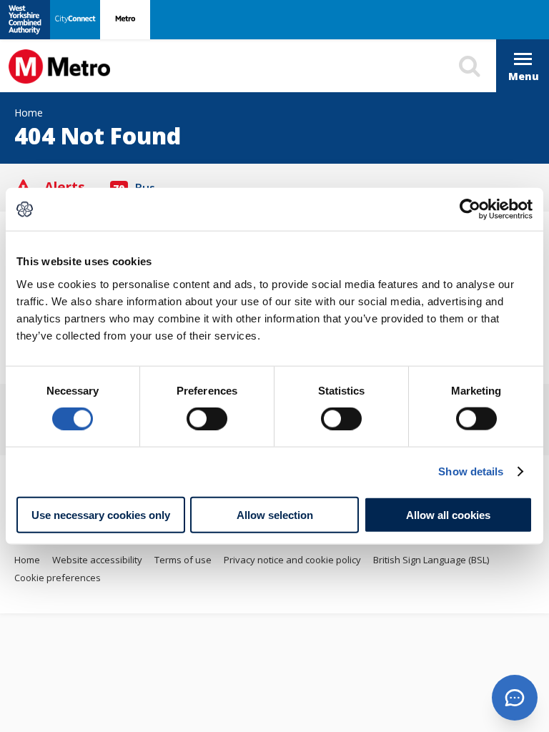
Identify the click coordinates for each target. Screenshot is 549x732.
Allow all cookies (448, 514)
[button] (515, 698)
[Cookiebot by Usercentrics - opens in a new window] (470, 209)
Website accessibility (97, 559)
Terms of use (183, 559)
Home (27, 559)
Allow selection (275, 514)
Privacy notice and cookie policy (292, 559)
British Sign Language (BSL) (431, 559)
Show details (470, 471)
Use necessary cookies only (100, 514)
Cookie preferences (57, 577)
